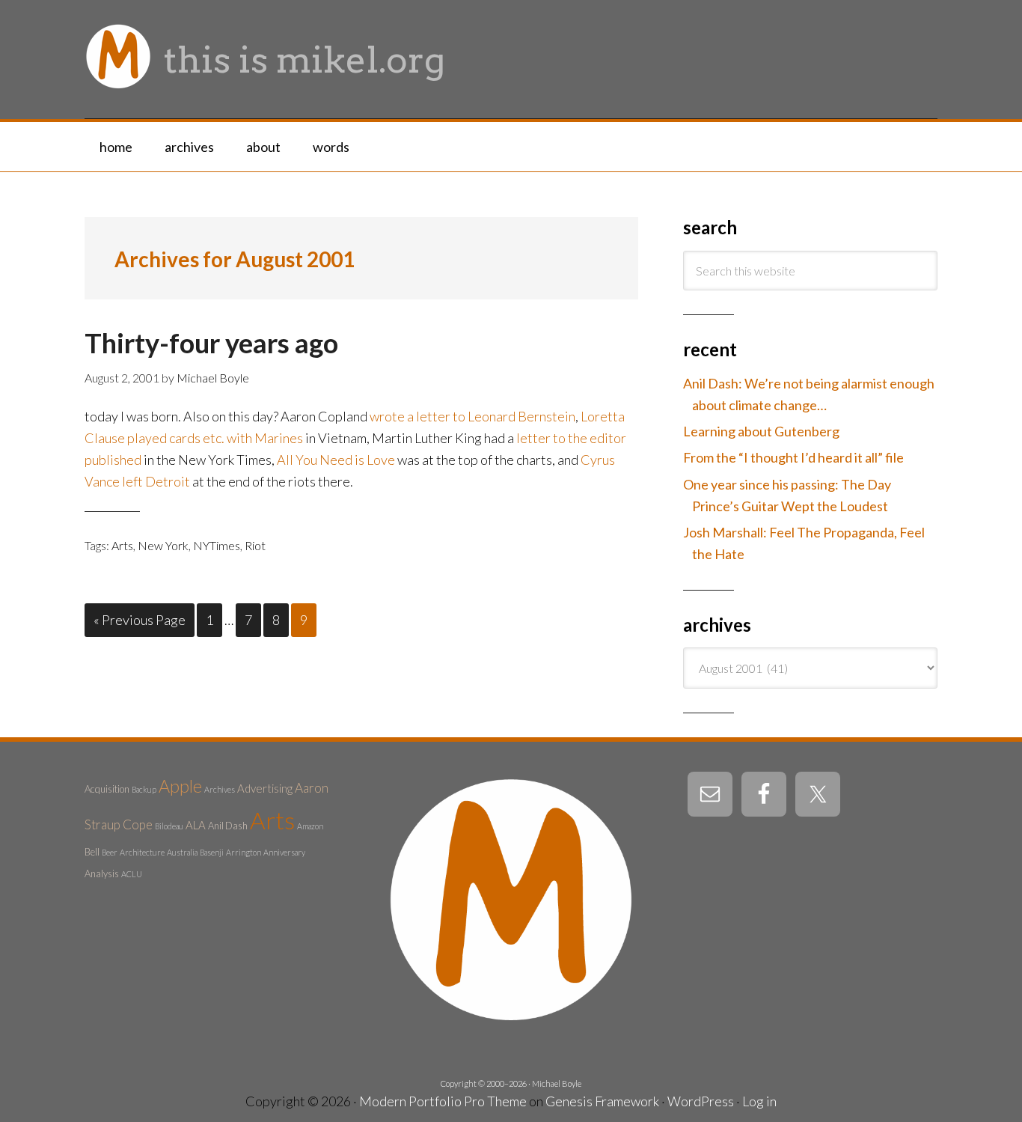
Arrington (243, 852)
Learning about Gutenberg (761, 431)
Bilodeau (169, 826)
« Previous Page (140, 620)
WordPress (700, 1101)
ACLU (131, 874)
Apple (180, 785)
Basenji (212, 852)
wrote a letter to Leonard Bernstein (472, 416)
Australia (182, 852)
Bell (92, 852)
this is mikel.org (304, 60)
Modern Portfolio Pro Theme (443, 1101)
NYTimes (216, 545)
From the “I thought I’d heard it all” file (793, 457)
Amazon (310, 826)
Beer (109, 852)
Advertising (265, 788)
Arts (122, 545)
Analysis (102, 873)
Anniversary (284, 852)
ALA (196, 825)
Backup (144, 789)
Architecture (142, 852)
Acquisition (107, 789)
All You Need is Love (336, 459)
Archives (219, 789)
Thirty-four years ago (211, 342)
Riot (255, 545)
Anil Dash (228, 826)
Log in (759, 1101)
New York (163, 545)
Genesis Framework (602, 1101)
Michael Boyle (556, 1083)
